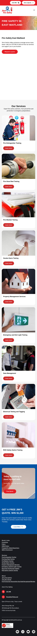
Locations (5, 542)
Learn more (8, 148)
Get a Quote (27, 2)
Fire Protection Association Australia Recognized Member (18, 581)
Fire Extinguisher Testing (9, 557)
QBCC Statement (7, 550)
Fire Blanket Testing (7, 561)
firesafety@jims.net (12, 597)
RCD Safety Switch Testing (10, 570)
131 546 (14, 2)
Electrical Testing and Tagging (10, 568)
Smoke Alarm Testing (8, 563)
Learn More (17, 526)
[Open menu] (34, 10)
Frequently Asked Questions (10, 548)
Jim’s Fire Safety (7, 578)
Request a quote (10, 51)
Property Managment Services (11, 565)
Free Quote (9, 491)
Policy (4, 544)
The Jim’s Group (6, 579)
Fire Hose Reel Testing (8, 559)
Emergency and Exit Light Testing (11, 566)
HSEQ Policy (5, 546)
